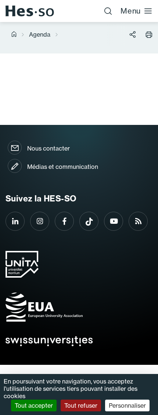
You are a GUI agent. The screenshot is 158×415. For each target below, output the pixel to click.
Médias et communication (62, 167)
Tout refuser (80, 405)
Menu (131, 10)
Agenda (39, 34)
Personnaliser (127, 405)
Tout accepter (34, 405)
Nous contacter (48, 148)
